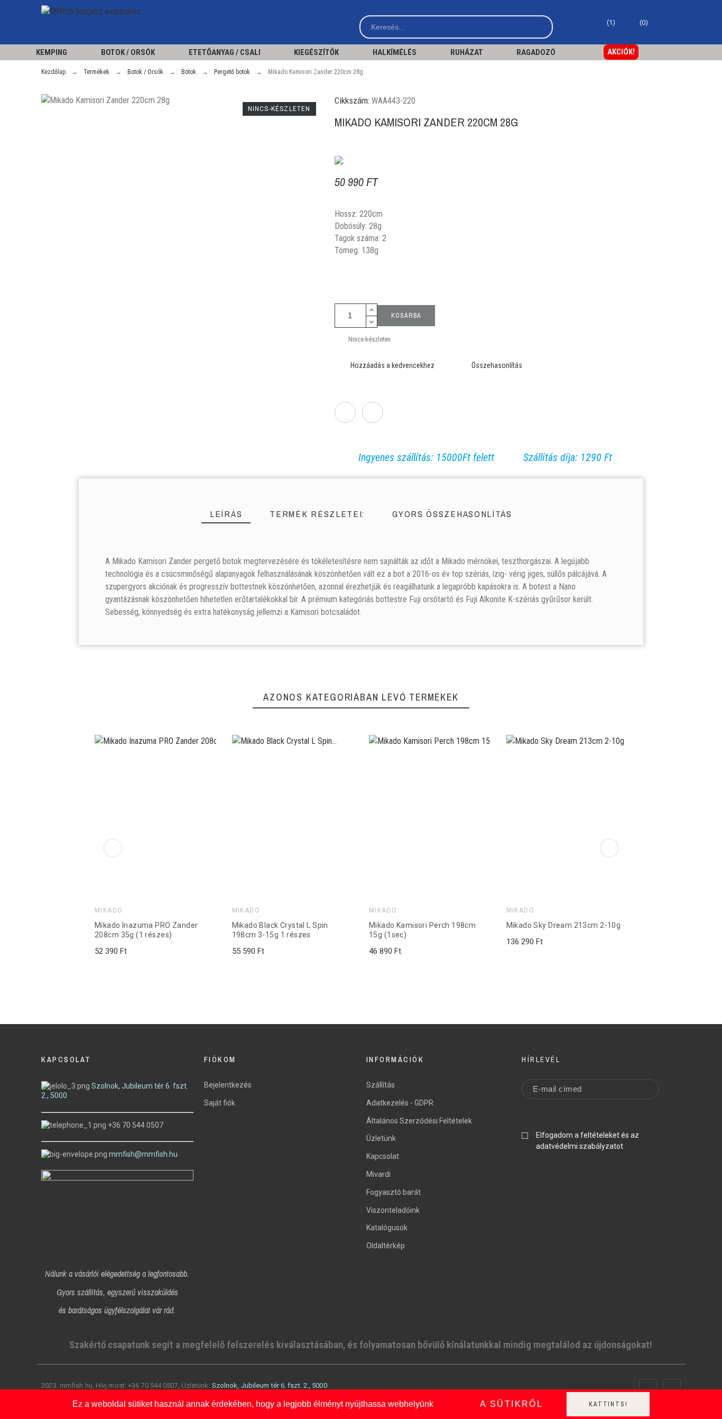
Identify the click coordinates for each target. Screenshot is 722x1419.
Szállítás (380, 1085)
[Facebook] (648, 1388)
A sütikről (511, 1403)
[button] (621, 52)
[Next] (609, 848)
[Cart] (663, 26)
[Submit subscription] (643, 1089)
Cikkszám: (353, 100)
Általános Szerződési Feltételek (419, 1121)
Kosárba (406, 315)
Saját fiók (219, 1103)
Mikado (109, 911)
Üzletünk (381, 1138)
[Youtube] (672, 1388)
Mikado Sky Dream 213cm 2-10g (563, 926)
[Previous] (112, 848)
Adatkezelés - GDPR (399, 1103)
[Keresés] (540, 27)
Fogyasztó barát (393, 1192)
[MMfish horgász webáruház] (94, 11)
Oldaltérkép (385, 1245)
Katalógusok (387, 1227)
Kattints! (608, 1404)
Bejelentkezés (228, 1085)
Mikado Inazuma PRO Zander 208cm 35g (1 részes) (146, 930)
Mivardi (378, 1174)
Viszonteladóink (393, 1210)
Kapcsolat (382, 1156)
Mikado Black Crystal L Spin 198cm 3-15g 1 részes (280, 930)
